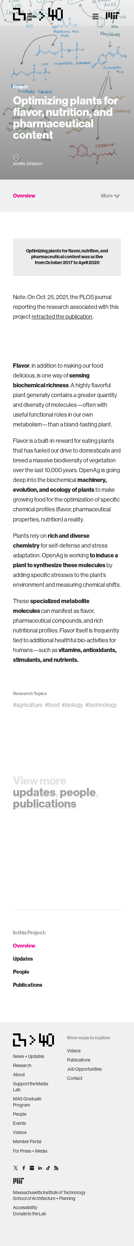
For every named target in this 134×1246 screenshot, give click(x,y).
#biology (72, 705)
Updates (23, 959)
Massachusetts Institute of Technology (49, 1192)
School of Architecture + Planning (44, 1198)
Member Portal (27, 1141)
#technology (101, 705)
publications (44, 803)
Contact (74, 1078)
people (78, 792)
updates (34, 792)
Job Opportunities (84, 1069)
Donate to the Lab (29, 1213)
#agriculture (28, 705)
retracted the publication (62, 316)
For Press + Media (30, 1151)
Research (22, 1065)
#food (52, 705)
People (21, 972)
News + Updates (28, 1056)
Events (19, 1123)
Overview (24, 946)
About (19, 1074)
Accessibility (25, 1207)
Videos (20, 1132)
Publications (27, 985)
